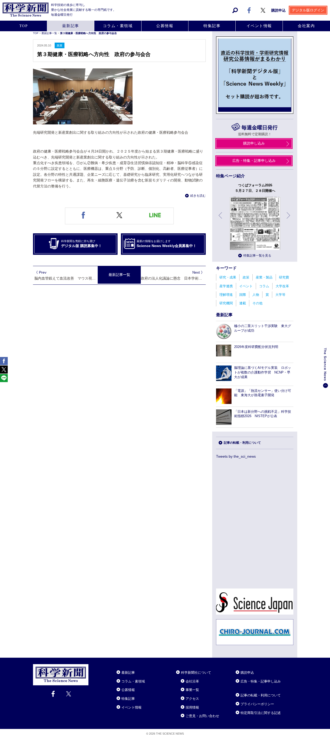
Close (93, 666)
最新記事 (70, 26)
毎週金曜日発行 (259, 127)
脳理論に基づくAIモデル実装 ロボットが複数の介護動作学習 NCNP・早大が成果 (262, 372)
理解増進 (226, 295)
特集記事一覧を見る (257, 255)
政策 (246, 277)
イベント (246, 286)
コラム (264, 286)
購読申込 (278, 10)
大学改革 (282, 286)
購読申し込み (254, 143)
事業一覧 (192, 690)
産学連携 (226, 286)
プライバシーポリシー (257, 704)
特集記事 (211, 26)
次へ (289, 219)
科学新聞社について (196, 672)
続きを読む (198, 195)
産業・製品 (264, 277)
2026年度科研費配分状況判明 (256, 347)
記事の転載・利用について (242, 442)
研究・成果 (227, 277)
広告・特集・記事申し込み (254, 160)
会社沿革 (192, 681)
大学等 (280, 295)
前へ (221, 219)
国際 (242, 295)
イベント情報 (259, 26)
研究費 (284, 277)
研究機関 (226, 303)
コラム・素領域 (118, 26)
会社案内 (306, 26)
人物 (255, 295)
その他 (257, 303)
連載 (242, 303)
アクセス (192, 699)
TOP (23, 26)
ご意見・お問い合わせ (202, 716)
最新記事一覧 (50, 33)
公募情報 (164, 26)
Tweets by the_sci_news (236, 456)
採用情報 (192, 707)
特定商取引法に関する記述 (261, 713)
